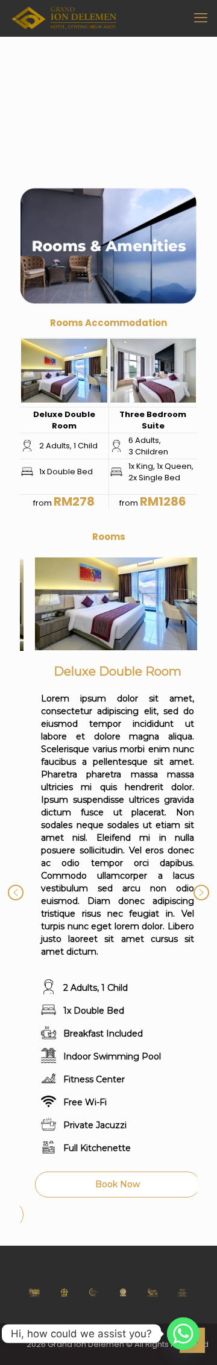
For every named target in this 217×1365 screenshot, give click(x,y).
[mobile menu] (200, 18)
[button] (16, 892)
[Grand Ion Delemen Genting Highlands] (64, 18)
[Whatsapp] (183, 1333)
